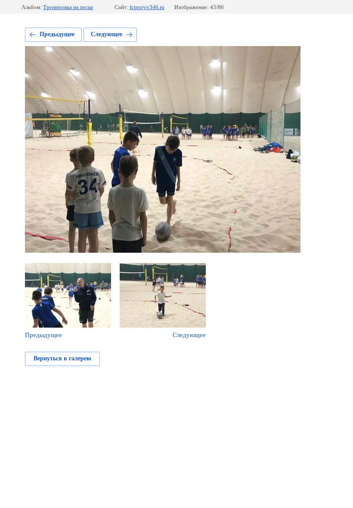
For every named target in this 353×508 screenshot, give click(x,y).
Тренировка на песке (68, 7)
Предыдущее (57, 34)
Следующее (106, 34)
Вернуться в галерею (62, 358)
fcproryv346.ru (147, 7)
